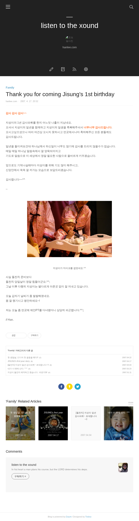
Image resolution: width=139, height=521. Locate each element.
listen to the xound (69, 25)
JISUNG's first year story (19, 361)
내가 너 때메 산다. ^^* (17, 368)
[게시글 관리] (23, 335)
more (130, 402)
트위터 (78, 387)
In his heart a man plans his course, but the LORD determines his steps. (50, 469)
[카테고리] (8, 7)
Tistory (88, 517)
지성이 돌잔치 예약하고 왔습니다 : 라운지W (27, 372)
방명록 (63, 69)
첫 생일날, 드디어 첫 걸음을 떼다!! (23, 357)
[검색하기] (131, 7)
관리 (87, 69)
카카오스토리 (69, 387)
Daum (69, 517)
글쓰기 (52, 69)
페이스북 (61, 387)
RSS (75, 69)
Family (10, 87)
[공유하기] (18, 335)
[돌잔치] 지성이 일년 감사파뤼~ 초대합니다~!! (28, 365)
